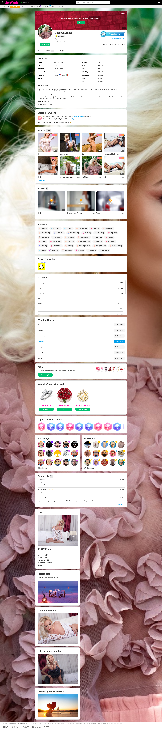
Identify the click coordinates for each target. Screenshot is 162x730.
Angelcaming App (57, 6)
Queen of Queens (78, 116)
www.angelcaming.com (24, 723)
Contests (45, 6)
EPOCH (37, 723)
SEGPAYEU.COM (45, 723)
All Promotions (35, 6)
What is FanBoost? (118, 38)
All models (5, 6)
